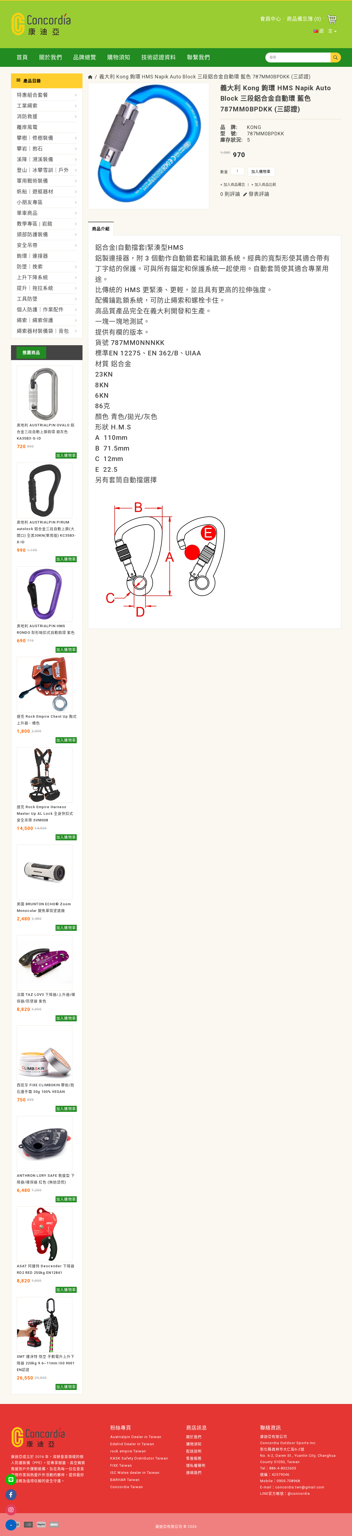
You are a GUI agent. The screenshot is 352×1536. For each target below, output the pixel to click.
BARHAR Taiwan (125, 1480)
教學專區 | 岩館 (35, 224)
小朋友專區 (30, 202)
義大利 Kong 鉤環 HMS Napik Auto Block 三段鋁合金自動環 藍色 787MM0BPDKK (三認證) (205, 76)
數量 (224, 172)
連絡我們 (194, 1473)
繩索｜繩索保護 (35, 320)
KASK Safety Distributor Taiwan (139, 1458)
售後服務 (194, 1458)
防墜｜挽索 (30, 267)
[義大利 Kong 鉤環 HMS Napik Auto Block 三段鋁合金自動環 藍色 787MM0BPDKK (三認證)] (148, 143)
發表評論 (258, 194)
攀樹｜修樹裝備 (35, 138)
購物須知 (118, 57)
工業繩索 (27, 106)
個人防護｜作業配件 (40, 309)
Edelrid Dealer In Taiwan (132, 1444)
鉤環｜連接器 (32, 256)
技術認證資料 (158, 57)
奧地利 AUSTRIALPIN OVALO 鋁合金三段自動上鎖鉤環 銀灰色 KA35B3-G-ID (46, 431)
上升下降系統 (32, 277)
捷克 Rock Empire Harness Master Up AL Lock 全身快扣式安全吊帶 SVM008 (45, 813)
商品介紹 (101, 228)
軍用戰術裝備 (32, 181)
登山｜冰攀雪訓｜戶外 (43, 170)
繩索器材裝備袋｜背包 (43, 331)
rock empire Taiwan (128, 1451)
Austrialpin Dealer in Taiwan (135, 1437)
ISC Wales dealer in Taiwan (135, 1473)
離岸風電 (27, 127)
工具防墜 (27, 299)
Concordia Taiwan (126, 1487)
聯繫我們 (198, 57)
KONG (254, 127)
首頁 (22, 57)
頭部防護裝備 (32, 234)
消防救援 (27, 116)
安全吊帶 (27, 245)
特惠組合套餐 (32, 95)
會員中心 (270, 19)
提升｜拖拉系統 (35, 288)
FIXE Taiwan (121, 1465)
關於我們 (50, 57)
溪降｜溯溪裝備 (35, 159)
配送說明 (194, 1451)
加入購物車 (261, 171)
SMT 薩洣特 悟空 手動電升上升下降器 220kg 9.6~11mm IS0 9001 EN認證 (46, 1363)
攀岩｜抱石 (30, 149)
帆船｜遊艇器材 (35, 191)
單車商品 (27, 213)
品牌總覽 (84, 57)
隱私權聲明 (195, 1465)
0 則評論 (230, 194)
